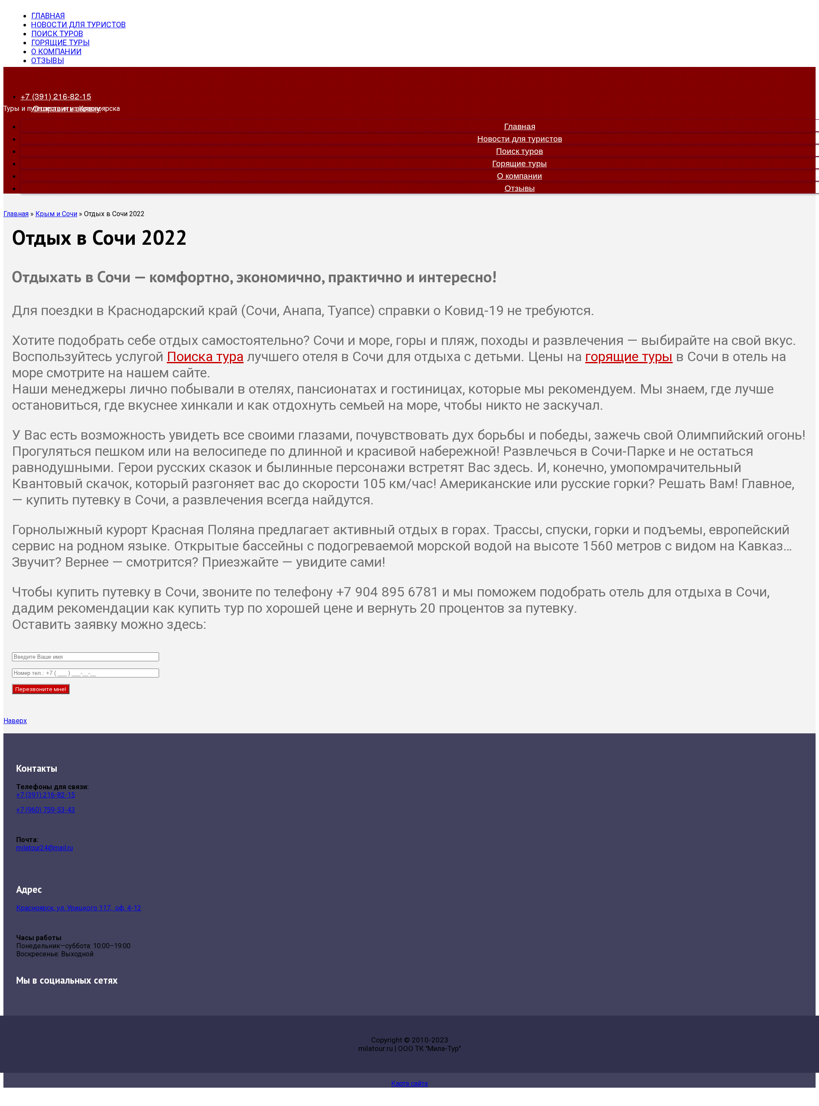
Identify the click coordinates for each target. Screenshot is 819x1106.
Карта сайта (409, 1084)
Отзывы (47, 60)
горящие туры (629, 356)
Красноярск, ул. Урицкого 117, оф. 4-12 (78, 908)
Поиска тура (205, 356)
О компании (56, 51)
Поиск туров (57, 33)
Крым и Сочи (56, 214)
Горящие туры (60, 42)
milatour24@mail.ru (44, 848)
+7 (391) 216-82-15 (45, 795)
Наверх (15, 721)
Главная (48, 15)
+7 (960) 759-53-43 (45, 810)
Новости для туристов (78, 24)
